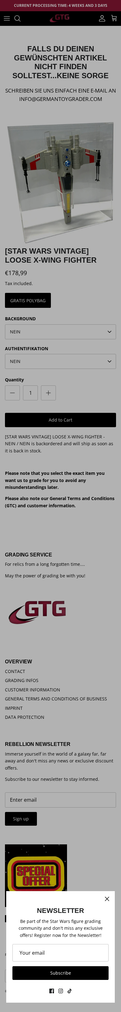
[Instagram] (60, 991)
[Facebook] (51, 991)
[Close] (107, 899)
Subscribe (60, 973)
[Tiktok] (69, 991)
